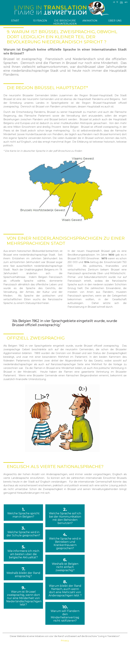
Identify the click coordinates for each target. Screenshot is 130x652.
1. (23, 512)
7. (23, 572)
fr (117, 2)
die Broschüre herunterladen (65, 22)
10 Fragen (40, 20)
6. (65, 564)
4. (65, 541)
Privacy (65, 640)
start (15, 20)
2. (65, 516)
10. (65, 613)
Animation (89, 20)
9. (23, 595)
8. (65, 588)
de (121, 2)
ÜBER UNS (115, 20)
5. (23, 551)
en (126, 2)
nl (114, 2)
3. (23, 531)
